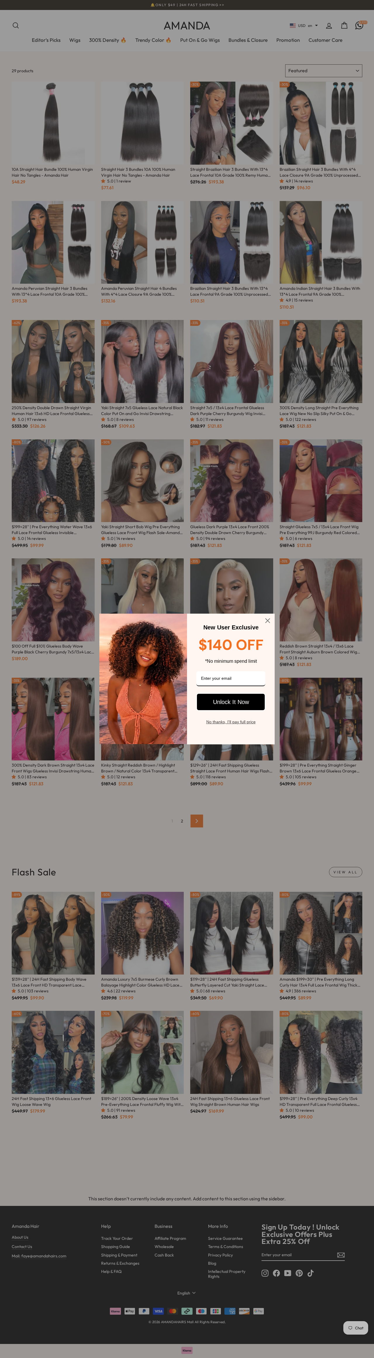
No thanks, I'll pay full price (231, 722)
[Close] (268, 621)
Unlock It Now (231, 702)
